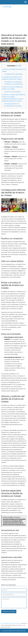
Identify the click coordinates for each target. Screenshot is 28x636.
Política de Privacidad (14, 630)
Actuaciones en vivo (11, 104)
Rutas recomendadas (12, 92)
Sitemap (23, 630)
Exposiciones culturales (12, 106)
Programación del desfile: (13, 74)
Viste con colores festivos (13, 84)
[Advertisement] (14, 19)
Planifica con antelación (13, 82)
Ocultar (18, 66)
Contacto (5, 630)
